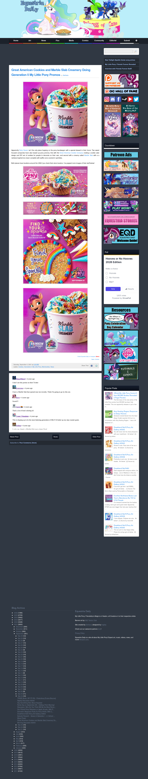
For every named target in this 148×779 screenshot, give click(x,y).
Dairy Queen (23, 150)
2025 (16, 615)
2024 (16, 617)
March (18, 743)
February (19, 745)
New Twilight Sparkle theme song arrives (120, 60)
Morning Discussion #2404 (26, 722)
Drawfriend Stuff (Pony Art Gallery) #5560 (123, 526)
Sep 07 (20, 689)
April (17, 741)
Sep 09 (20, 684)
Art (29, 40)
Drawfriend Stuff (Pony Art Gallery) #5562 (123, 428)
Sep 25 (20, 647)
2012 (16, 768)
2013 (16, 766)
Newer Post (14, 437)
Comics (85, 40)
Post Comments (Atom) (28, 443)
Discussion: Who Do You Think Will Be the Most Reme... (36, 707)
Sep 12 (20, 677)
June (17, 736)
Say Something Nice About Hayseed (29, 703)
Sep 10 (20, 682)
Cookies (20, 367)
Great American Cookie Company (71, 153)
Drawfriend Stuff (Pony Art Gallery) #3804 (31, 714)
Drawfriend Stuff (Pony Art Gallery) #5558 (123, 455)
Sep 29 (20, 638)
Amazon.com (84, 639)
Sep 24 (20, 650)
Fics (57, 40)
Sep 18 (20, 664)
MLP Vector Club (91, 620)
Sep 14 (20, 673)
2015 (16, 762)
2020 (16, 750)
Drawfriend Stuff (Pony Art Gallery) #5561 (123, 483)
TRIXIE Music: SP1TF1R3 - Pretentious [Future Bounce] (36, 698)
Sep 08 (20, 687)
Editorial (113, 40)
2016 (16, 759)
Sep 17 (20, 666)
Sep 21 (20, 657)
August (18, 732)
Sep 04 (20, 696)
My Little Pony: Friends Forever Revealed (120, 64)
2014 (16, 764)
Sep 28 (20, 640)
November (19, 629)
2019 (16, 752)
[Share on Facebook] (92, 366)
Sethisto (88, 625)
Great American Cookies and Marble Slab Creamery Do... (37, 720)
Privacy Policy (80, 633)
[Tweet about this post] (96, 366)
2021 (16, 624)
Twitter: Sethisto (95, 359)
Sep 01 (20, 729)
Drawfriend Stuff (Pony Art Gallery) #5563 (123, 442)
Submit (127, 40)
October (18, 631)
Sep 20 (20, 659)
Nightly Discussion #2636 (26, 700)
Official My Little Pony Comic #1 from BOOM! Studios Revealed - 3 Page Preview (126, 395)
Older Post (96, 437)
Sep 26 (20, 645)
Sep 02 (20, 727)
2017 (16, 757)
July (17, 734)
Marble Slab (88, 155)
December (19, 627)
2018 (16, 755)
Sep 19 (20, 661)
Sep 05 (20, 694)
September (20, 633)
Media (71, 40)
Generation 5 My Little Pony (32, 367)
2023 (16, 620)
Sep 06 (20, 691)
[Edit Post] (40, 365)
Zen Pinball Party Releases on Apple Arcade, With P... (35, 709)
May (17, 739)
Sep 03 (20, 725)
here (99, 629)
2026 (16, 613)
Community (99, 40)
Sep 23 (20, 652)
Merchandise (46, 367)
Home (15, 40)
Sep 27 (20, 643)
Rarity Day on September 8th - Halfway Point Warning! (35, 705)
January (18, 748)
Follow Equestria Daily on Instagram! (86, 356)
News (43, 40)
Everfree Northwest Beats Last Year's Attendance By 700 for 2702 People (125, 497)
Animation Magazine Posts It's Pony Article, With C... (35, 711)
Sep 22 (20, 654)
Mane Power (21, 718)
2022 (16, 622)
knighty (103, 625)
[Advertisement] (121, 553)
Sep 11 (20, 680)
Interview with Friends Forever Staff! (118, 69)
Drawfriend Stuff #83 (121, 468)
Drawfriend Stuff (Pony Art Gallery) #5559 (123, 515)
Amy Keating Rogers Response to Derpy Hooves (125, 412)
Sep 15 (20, 670)
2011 (16, 771)
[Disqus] (55, 402)
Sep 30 (20, 636)
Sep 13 (20, 675)
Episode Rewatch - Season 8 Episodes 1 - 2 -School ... (36, 716)
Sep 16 (20, 668)
